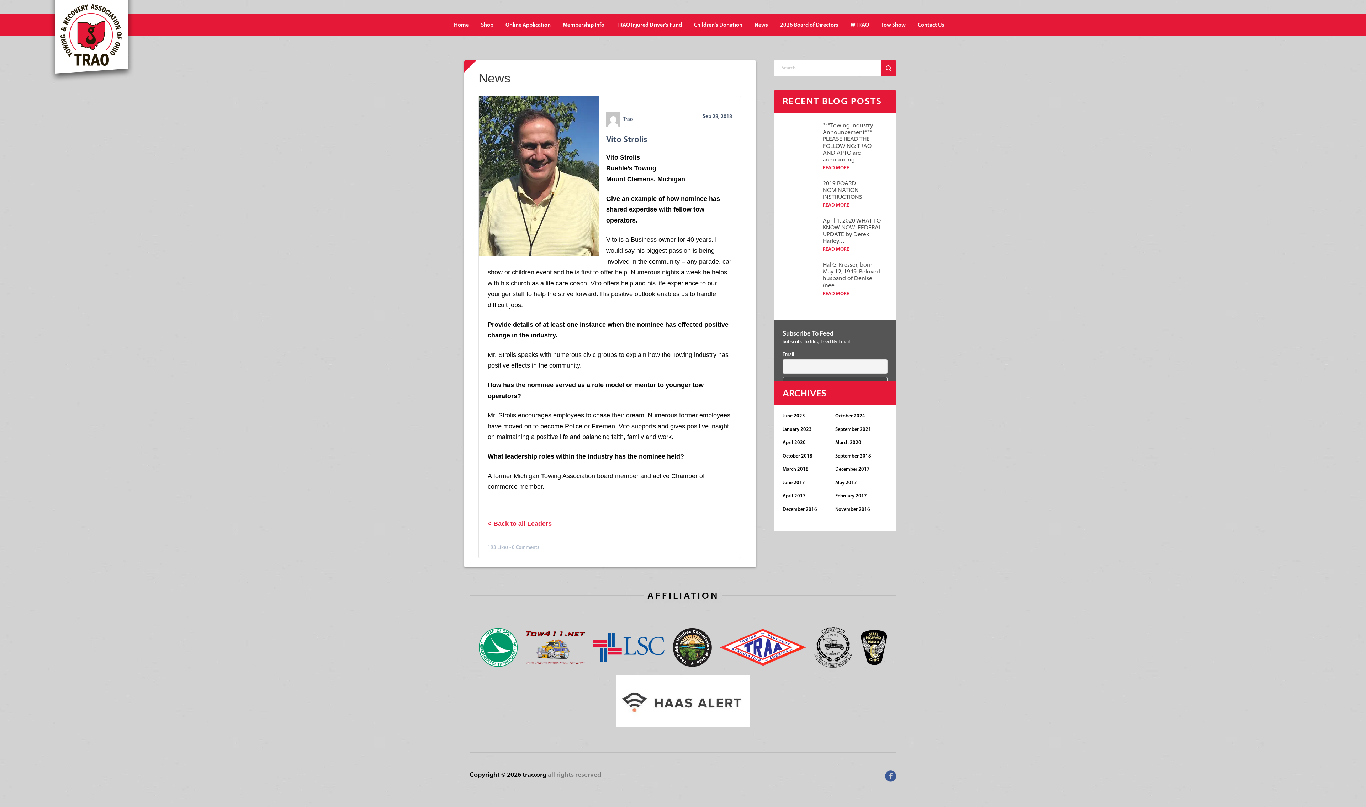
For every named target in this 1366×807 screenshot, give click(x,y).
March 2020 (848, 442)
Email (788, 354)
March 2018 (796, 469)
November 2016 (852, 509)
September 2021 (853, 429)
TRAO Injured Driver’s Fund (649, 25)
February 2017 (851, 496)
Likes (502, 547)
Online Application (528, 25)
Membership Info (583, 25)
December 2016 (800, 509)
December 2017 (852, 469)
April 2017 (794, 496)
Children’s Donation (718, 25)
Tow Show (893, 25)
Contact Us (931, 25)
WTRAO (860, 25)
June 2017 (794, 483)
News (761, 25)
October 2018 (797, 456)
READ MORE (836, 168)
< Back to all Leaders (520, 523)
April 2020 (794, 442)
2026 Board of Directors (809, 25)
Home (461, 25)
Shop (487, 25)
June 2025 (794, 416)
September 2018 (853, 456)
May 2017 (846, 483)
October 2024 (850, 416)
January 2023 (797, 429)
